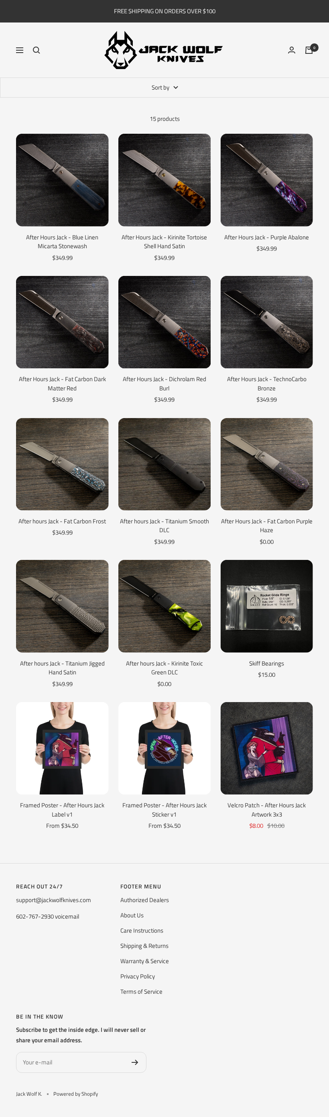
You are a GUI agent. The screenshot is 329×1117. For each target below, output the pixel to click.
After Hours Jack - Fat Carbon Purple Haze (267, 526)
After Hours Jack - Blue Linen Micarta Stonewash (62, 242)
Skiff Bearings (266, 663)
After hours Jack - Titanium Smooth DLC (164, 526)
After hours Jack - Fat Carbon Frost (62, 521)
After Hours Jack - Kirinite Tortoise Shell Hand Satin (164, 242)
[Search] (36, 50)
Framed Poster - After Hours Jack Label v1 (62, 810)
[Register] (135, 1062)
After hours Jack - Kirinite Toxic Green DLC (164, 668)
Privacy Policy (137, 976)
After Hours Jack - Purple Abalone (266, 237)
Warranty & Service (144, 961)
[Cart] (309, 50)
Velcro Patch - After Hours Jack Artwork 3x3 (266, 810)
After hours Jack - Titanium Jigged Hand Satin (62, 668)
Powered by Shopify (75, 1094)
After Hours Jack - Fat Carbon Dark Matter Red (62, 384)
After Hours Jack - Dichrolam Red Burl (164, 384)
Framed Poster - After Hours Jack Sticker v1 (164, 810)
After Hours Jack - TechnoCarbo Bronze (267, 384)
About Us (132, 915)
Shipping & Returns (144, 945)
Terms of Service (141, 991)
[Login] (291, 50)
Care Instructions (141, 930)
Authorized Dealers (144, 900)
